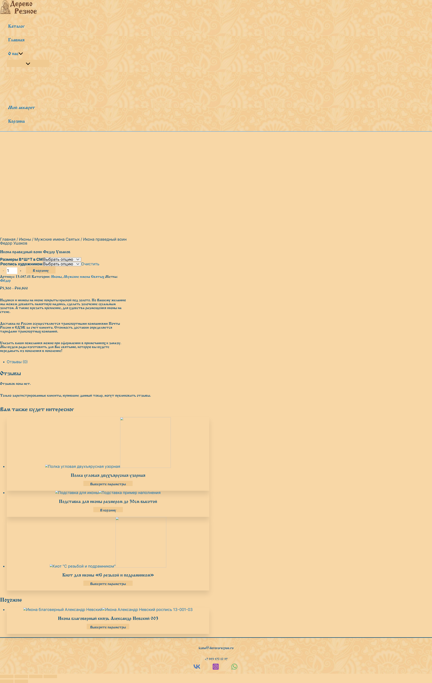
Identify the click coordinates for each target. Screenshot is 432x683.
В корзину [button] (108, 510)
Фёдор (5, 280)
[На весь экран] (21, 676)
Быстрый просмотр (108, 463)
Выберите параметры (108, 483)
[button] (216, 647)
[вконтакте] (197, 668)
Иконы (25, 239)
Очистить (90, 264)
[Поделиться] (36, 676)
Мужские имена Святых (57, 239)
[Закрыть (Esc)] (50, 676)
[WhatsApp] (234, 668)
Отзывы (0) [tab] (17, 361)
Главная (8, 239)
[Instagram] (215, 668)
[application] (21, 52)
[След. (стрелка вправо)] (21, 681)
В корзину (41, 270)
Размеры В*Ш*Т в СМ (21, 259)
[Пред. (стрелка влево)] (7, 681)
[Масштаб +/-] (7, 676)
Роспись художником (21, 264)
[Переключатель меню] (28, 63)
